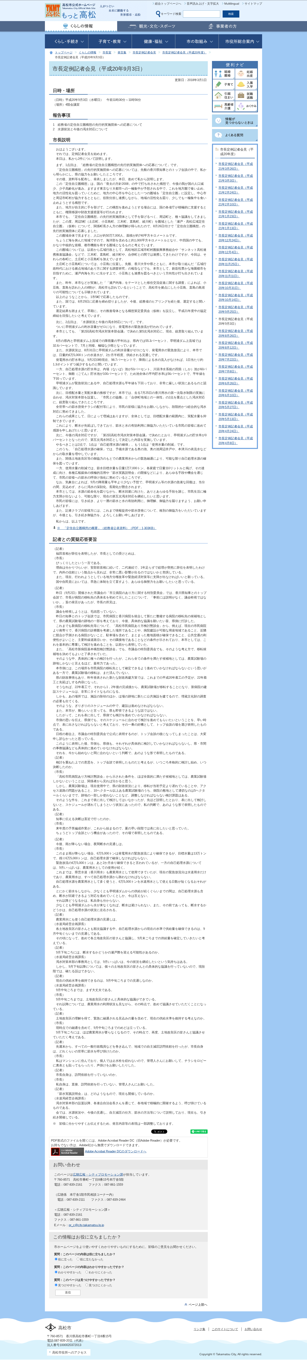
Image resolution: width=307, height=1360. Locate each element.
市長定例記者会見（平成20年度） (184, 52)
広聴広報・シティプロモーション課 (98, 1174)
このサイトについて (225, 1329)
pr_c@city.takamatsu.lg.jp (86, 1225)
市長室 (107, 52)
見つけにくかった (100, 1285)
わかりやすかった (69, 1272)
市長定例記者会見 (144, 52)
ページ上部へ (198, 1304)
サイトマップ (253, 3)
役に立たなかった (91, 1259)
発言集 (122, 52)
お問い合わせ (253, 1329)
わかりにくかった (100, 1272)
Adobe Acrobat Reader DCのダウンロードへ (115, 1151)
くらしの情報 (87, 52)
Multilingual (231, 3)
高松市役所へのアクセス (69, 1352)
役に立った (65, 1259)
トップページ (63, 52)
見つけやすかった (69, 1285)
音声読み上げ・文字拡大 (203, 3)
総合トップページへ (168, 3)
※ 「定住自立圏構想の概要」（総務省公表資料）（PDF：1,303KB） (106, 528)
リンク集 (199, 1329)
